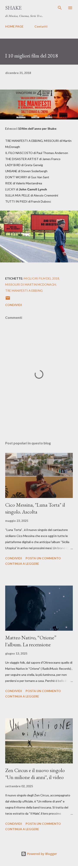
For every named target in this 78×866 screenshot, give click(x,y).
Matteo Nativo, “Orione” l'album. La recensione (30, 641)
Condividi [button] (13, 305)
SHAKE (13, 7)
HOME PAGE (14, 26)
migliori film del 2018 (41, 278)
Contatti (40, 26)
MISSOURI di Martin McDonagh (30, 284)
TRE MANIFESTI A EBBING (24, 290)
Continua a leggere (22, 563)
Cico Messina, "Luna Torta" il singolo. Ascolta (35, 508)
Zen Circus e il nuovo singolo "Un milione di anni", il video (35, 774)
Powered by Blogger (41, 854)
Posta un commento (43, 558)
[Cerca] (59, 7)
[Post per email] (7, 299)
